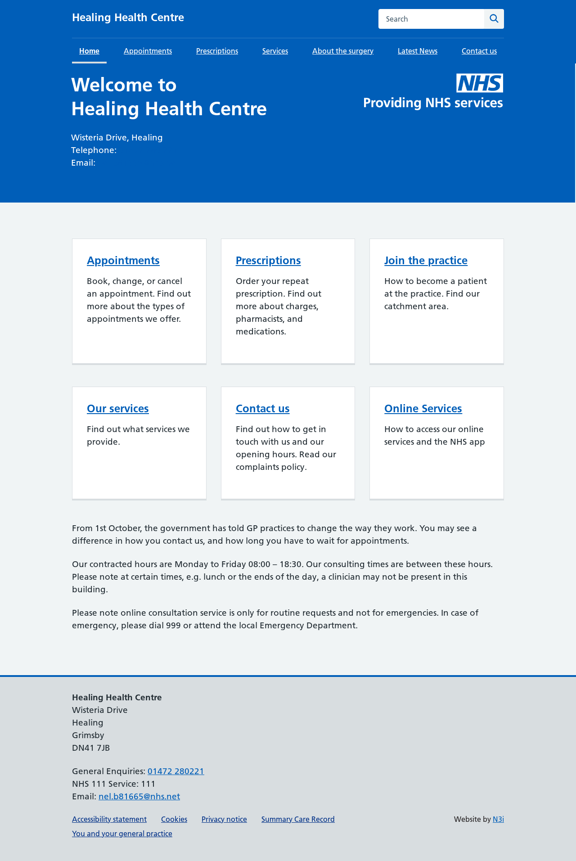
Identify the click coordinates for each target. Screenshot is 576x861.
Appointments (148, 50)
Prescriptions (217, 50)
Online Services (423, 408)
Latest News (417, 50)
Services (275, 50)
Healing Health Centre (128, 17)
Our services (118, 408)
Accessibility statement (109, 819)
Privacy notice (224, 819)
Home (89, 50)
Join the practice (426, 260)
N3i (498, 819)
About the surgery (343, 50)
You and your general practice (122, 833)
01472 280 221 (148, 150)
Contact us (479, 50)
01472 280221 (176, 771)
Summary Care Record (298, 819)
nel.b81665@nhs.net (138, 163)
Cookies (174, 819)
